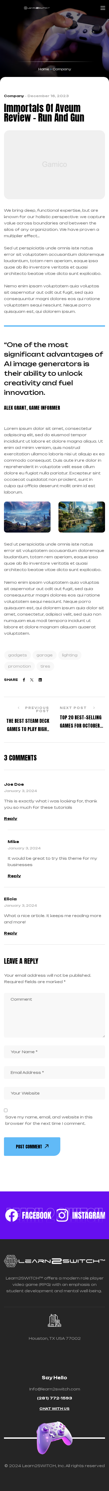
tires (45, 666)
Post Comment (29, 1146)
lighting (70, 655)
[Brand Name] (28, 1215)
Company (14, 96)
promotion (19, 666)
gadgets (17, 655)
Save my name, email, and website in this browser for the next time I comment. (49, 1120)
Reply (10, 818)
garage (45, 655)
